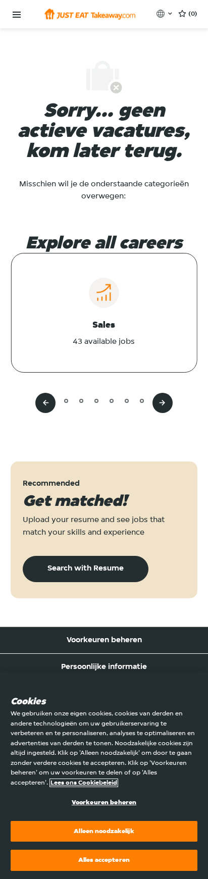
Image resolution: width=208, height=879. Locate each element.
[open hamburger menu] (17, 15)
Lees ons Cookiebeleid (83, 783)
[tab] (51, 400)
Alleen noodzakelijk (104, 831)
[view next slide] (162, 403)
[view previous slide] (45, 403)
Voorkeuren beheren (104, 640)
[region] (104, 775)
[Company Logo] (90, 14)
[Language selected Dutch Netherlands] (165, 14)
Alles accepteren (104, 860)
